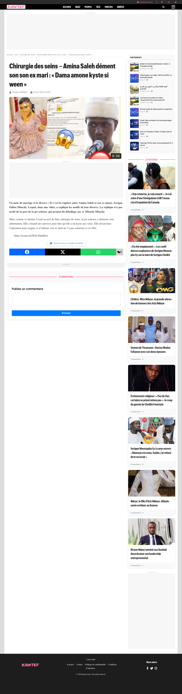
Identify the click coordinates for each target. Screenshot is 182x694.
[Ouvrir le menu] (173, 6)
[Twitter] (151, 669)
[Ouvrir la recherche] (163, 7)
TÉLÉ (98, 6)
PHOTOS (109, 6)
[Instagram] (155, 669)
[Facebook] (147, 669)
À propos (70, 664)
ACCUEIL (67, 6)
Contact (79, 664)
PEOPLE (88, 6)
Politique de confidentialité (95, 664)
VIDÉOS (120, 6)
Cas (16, 55)
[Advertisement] (91, 31)
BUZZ (77, 6)
